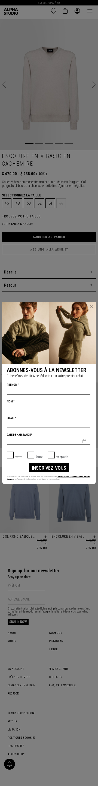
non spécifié (62, 456)
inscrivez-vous (49, 468)
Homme (18, 456)
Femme (39, 456)
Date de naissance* (19, 434)
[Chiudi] (91, 306)
